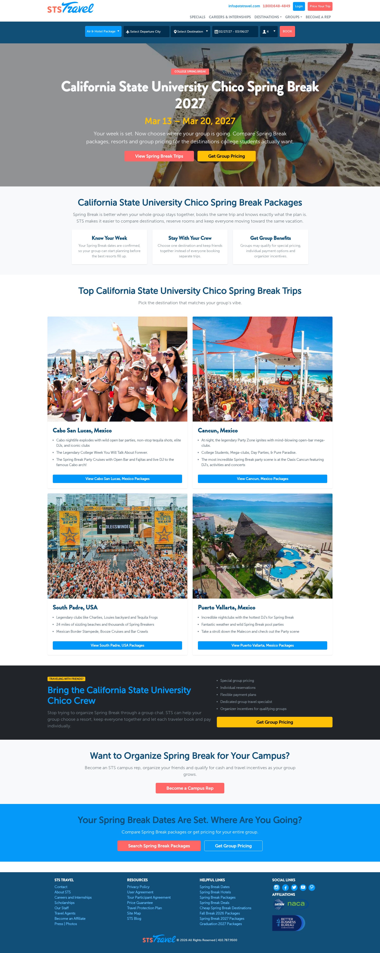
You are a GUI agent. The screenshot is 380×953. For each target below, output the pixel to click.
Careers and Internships (73, 897)
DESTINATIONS (266, 17)
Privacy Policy (138, 887)
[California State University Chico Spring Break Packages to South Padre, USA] (117, 546)
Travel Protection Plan (144, 908)
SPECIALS (197, 17)
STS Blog (134, 918)
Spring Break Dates (215, 887)
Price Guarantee (140, 903)
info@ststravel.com (244, 6)
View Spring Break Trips (159, 156)
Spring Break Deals (214, 903)
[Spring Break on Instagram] (277, 887)
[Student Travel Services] (83, 7)
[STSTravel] (160, 938)
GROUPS (292, 17)
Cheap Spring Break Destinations (225, 908)
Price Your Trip (320, 6)
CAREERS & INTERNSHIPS (230, 17)
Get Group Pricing (226, 156)
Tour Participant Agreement (149, 897)
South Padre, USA (75, 607)
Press (59, 924)
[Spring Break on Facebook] (286, 887)
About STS (63, 892)
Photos (71, 924)
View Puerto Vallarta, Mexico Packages (263, 645)
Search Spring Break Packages (159, 845)
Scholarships (65, 903)
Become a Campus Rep (190, 788)
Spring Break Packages (218, 897)
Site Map (134, 913)
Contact (61, 887)
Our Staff (62, 908)
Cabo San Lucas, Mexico (82, 430)
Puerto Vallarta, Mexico (226, 607)
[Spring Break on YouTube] (304, 887)
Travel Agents (65, 913)
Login (299, 6)
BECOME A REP (318, 17)
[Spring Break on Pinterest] (313, 887)
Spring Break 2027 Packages (222, 918)
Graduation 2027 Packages (221, 924)
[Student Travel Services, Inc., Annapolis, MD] (302, 923)
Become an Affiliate (70, 918)
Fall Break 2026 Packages (220, 913)
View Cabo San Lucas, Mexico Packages (118, 479)
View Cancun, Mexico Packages (262, 479)
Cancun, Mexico (218, 430)
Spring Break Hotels (215, 892)
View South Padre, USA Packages (117, 645)
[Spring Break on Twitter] (295, 887)
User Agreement (140, 892)
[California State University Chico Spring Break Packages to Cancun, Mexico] (262, 369)
